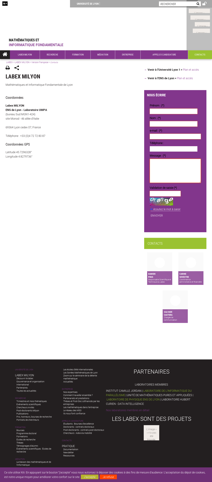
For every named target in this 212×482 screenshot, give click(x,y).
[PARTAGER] (17, 68)
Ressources (68, 455)
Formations (22, 436)
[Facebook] (199, 10)
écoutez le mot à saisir (166, 209)
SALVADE (168, 311)
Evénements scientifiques (28, 404)
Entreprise (67, 389)
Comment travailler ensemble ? (78, 395)
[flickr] (202, 24)
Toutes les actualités (26, 390)
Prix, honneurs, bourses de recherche (34, 416)
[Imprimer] (9, 68)
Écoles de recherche (25, 439)
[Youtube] (200, 17)
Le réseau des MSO (72, 410)
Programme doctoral (26, 433)
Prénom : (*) (157, 105)
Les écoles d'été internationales (78, 369)
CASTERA (168, 314)
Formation (20, 427)
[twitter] (201, 30)
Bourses (20, 430)
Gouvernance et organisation (30, 381)
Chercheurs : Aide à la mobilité (77, 433)
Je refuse (108, 477)
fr (4, 3)
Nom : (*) (155, 118)
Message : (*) (158, 155)
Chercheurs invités (25, 407)
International (22, 384)
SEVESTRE (184, 276)
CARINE (182, 273)
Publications (22, 413)
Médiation (20, 459)
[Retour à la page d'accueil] (35, 19)
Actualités (68, 381)
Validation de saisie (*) (163, 188)
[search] (180, 3)
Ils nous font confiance (74, 413)
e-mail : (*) (156, 130)
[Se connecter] (206, 4)
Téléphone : (157, 143)
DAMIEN (152, 273)
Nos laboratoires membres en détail (127, 410)
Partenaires (22, 387)
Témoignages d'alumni (27, 445)
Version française (40, 62)
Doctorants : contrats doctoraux (78, 426)
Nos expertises (70, 392)
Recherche (20, 398)
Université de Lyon (88, 3)
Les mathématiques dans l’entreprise (80, 407)
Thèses (19, 442)
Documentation (70, 449)
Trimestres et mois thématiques (31, 401)
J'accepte (89, 477)
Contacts (67, 440)
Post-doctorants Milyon (27, 410)
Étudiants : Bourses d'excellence (78, 423)
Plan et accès (191, 69)
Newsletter (68, 452)
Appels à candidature (72, 421)
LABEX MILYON (22, 62)
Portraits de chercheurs (27, 419)
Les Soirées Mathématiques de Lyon (80, 372)
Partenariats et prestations (76, 398)
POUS (150, 276)
